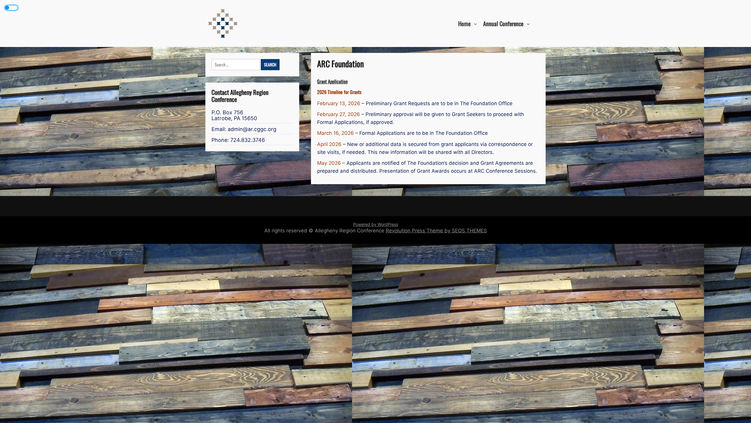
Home (464, 23)
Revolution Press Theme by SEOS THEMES (436, 231)
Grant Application (332, 81)
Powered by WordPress (375, 224)
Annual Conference (503, 23)
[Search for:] (236, 64)
